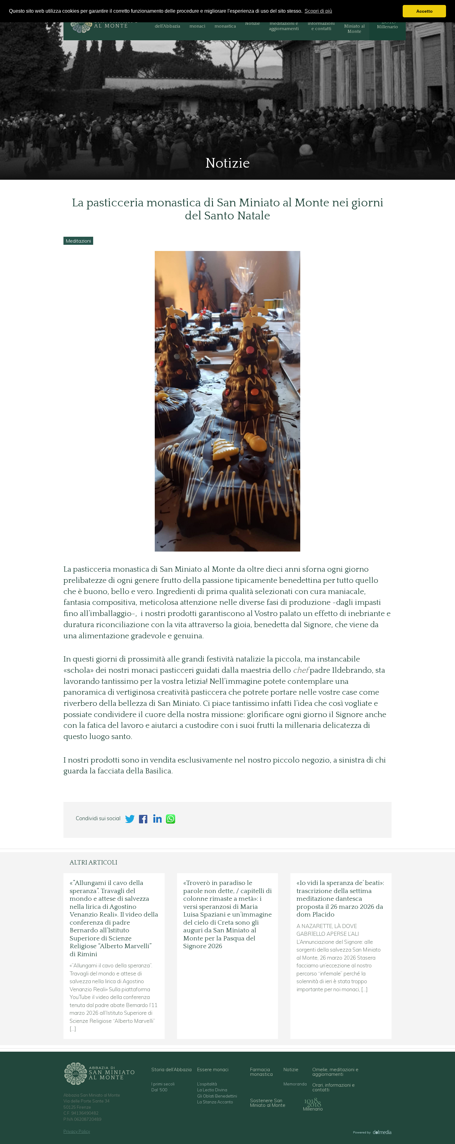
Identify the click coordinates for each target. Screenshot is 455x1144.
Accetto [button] (424, 11)
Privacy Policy (76, 1131)
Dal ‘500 (159, 1090)
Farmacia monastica (225, 23)
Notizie (252, 23)
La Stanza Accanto (215, 1102)
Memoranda (295, 1084)
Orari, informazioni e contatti (321, 23)
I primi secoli (163, 1084)
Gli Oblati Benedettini (217, 1096)
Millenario (387, 26)
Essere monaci (197, 23)
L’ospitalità (207, 1084)
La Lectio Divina (212, 1090)
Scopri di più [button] (318, 11)
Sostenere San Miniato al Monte (354, 23)
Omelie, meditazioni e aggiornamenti (284, 23)
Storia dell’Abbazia (167, 23)
